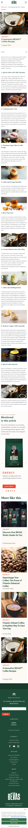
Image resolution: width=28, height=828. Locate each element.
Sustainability (14, 759)
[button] (2, 2)
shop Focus (9, 486)
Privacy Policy (14, 775)
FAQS (14, 764)
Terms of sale (14, 777)
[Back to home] (14, 2)
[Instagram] (18, 746)
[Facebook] (10, 746)
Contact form (14, 740)
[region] (14, 818)
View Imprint (23, 816)
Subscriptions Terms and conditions (14, 780)
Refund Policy (14, 783)
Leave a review (14, 742)
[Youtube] (14, 746)
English (14, 722)
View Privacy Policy (15, 816)
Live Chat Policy (14, 785)
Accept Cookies (14, 819)
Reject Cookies (14, 823)
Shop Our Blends (14, 755)
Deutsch (14, 725)
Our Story (14, 757)
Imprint (14, 773)
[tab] (6, 490)
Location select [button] (14, 730)
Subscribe (14, 762)
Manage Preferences (14, 826)
